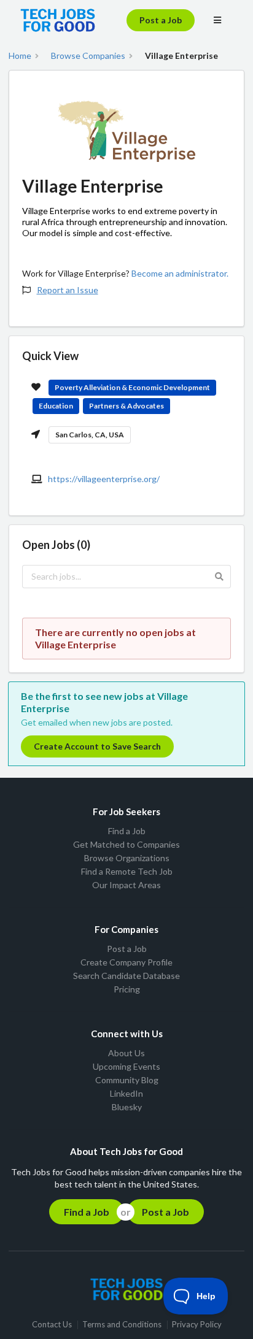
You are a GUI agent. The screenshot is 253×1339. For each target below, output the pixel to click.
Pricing (127, 989)
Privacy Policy (197, 1325)
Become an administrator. (179, 273)
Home (20, 56)
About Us (126, 1053)
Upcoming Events (126, 1066)
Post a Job (160, 20)
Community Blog (126, 1080)
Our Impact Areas (126, 885)
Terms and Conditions (122, 1325)
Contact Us (52, 1325)
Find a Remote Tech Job (127, 871)
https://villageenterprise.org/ (104, 479)
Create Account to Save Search (97, 746)
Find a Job (127, 831)
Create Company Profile (126, 962)
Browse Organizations (126, 858)
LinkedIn (126, 1093)
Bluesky (127, 1107)
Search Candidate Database (126, 975)
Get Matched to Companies (126, 844)
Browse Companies (88, 56)
